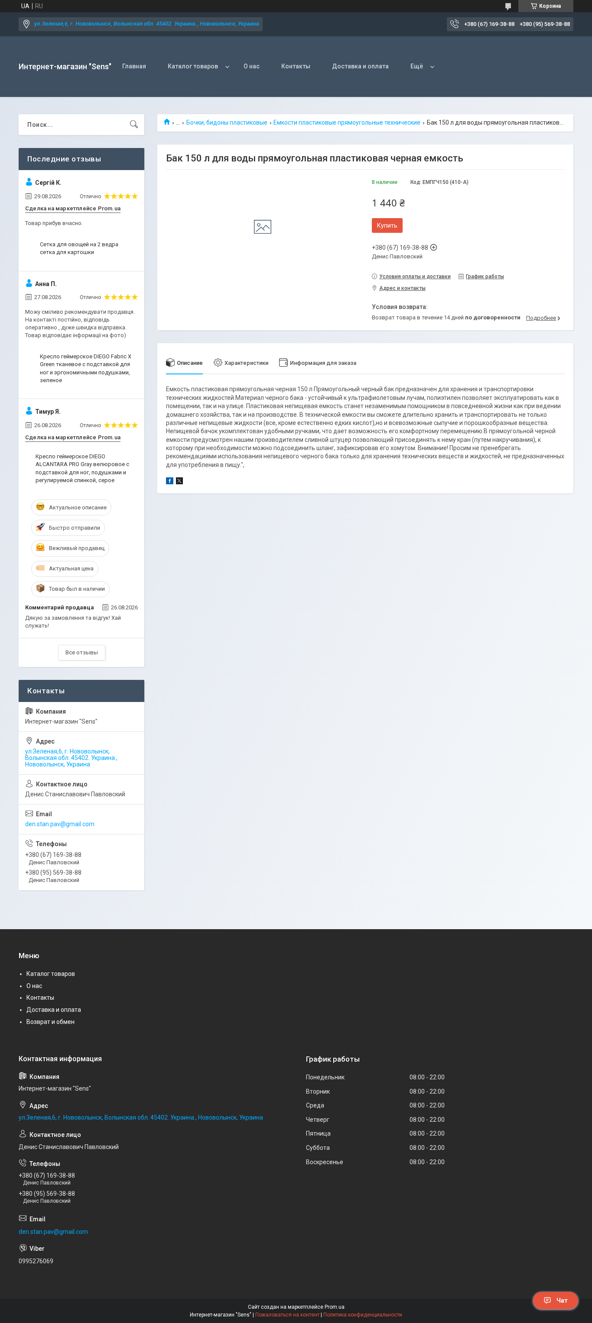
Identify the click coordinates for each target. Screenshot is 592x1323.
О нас (252, 66)
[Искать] (134, 124)
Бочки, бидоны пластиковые (226, 122)
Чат (562, 1300)
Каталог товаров (193, 66)
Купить (387, 225)
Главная (134, 66)
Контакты (295, 66)
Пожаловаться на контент (287, 1315)
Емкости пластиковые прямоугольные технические (346, 122)
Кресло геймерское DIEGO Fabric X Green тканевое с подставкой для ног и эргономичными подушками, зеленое (85, 368)
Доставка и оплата (360, 66)
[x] (179, 482)
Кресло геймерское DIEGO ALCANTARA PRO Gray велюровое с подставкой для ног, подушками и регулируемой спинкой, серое (82, 468)
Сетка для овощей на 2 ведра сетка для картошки (79, 248)
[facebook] (169, 482)
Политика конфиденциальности (362, 1315)
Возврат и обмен (50, 1021)
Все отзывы (81, 652)
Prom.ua (335, 1307)
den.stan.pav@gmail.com (59, 824)
